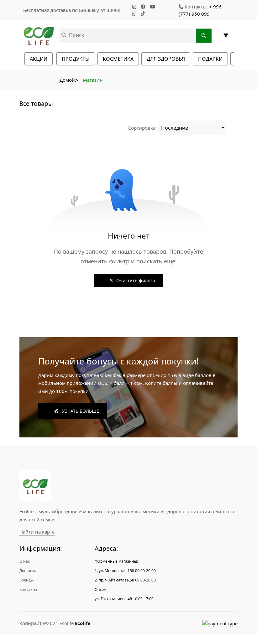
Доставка (27, 570)
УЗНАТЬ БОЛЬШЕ (78, 411)
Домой (67, 80)
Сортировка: (142, 128)
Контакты (28, 589)
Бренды (26, 580)
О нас (24, 561)
